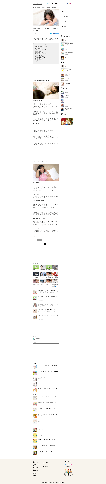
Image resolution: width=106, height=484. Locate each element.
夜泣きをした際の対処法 (38, 48)
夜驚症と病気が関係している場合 (39, 52)
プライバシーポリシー (45, 462)
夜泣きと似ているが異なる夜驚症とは (41, 49)
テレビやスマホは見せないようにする (39, 58)
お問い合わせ (44, 463)
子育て (40, 7)
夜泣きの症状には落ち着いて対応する (39, 56)
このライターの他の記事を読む (40, 339)
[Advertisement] (39, 353)
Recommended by (53, 286)
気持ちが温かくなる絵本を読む (38, 59)
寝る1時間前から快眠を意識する (40, 57)
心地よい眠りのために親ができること (41, 53)
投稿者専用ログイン (45, 466)
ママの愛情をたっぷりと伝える (38, 60)
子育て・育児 (36, 7)
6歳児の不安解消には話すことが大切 (39, 54)
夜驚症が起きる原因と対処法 (38, 51)
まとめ (36, 61)
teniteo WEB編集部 (38, 338)
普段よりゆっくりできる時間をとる (39, 55)
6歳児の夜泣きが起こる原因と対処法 (41, 46)
